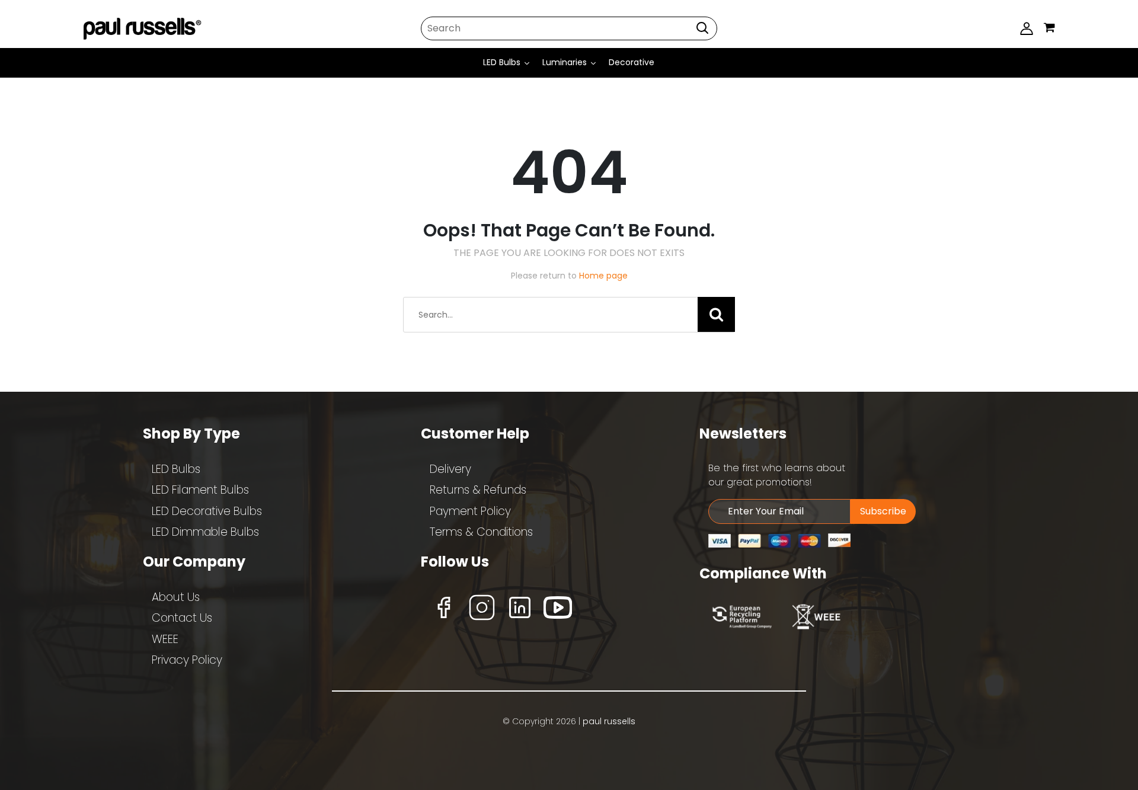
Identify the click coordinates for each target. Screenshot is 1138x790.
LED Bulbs (176, 469)
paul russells (609, 721)
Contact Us (182, 618)
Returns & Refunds (478, 490)
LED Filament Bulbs (200, 490)
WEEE (165, 639)
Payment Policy (470, 511)
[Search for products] (702, 27)
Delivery (450, 469)
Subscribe (883, 511)
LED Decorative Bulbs (207, 511)
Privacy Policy (187, 660)
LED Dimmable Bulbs (205, 532)
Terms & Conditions (481, 532)
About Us (176, 597)
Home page (603, 276)
